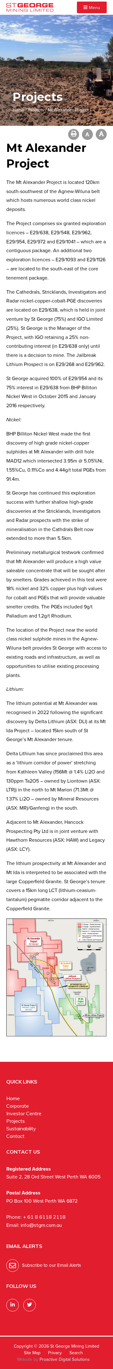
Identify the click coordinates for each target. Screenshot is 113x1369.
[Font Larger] (101, 134)
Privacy (55, 1353)
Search (76, 1353)
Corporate (17, 1106)
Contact (15, 1136)
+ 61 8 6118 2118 (44, 1217)
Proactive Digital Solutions (65, 1359)
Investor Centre (23, 1113)
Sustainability (21, 1128)
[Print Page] (73, 134)
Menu (94, 7)
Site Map (32, 1353)
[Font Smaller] (87, 134)
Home (13, 1098)
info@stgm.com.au (41, 1225)
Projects (15, 1121)
